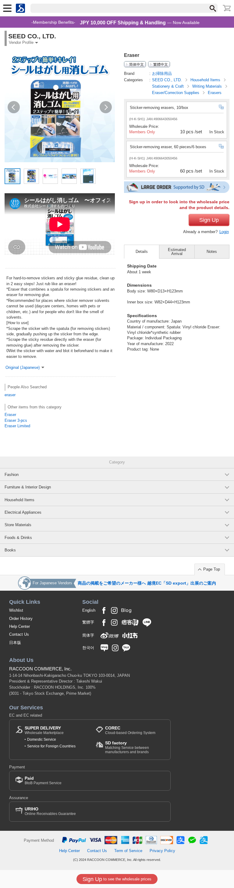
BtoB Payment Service (43, 780)
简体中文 (136, 64)
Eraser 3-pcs (16, 420)
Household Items (206, 80)
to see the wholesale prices (117, 879)
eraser (10, 395)
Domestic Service (41, 739)
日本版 (15, 642)
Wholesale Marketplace (44, 730)
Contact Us (19, 634)
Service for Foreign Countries (51, 746)
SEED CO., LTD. (167, 80)
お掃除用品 (162, 73)
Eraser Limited (17, 426)
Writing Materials (207, 86)
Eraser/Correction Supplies (176, 92)
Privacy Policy (162, 850)
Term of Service (128, 850)
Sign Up (209, 220)
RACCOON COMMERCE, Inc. (40, 668)
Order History (21, 618)
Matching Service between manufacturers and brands (127, 747)
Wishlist (16, 610)
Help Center (19, 626)
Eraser (10, 414)
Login (224, 231)
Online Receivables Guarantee (50, 811)
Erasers (215, 92)
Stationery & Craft (168, 86)
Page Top (211, 569)
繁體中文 (160, 64)
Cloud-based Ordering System (130, 730)
